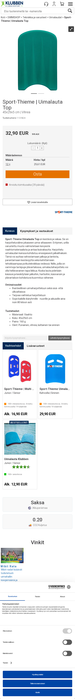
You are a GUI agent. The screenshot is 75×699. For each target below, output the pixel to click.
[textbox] (26, 338)
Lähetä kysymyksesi (60, 338)
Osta (37, 174)
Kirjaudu (54, 3)
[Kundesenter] (46, 3)
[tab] (10, 231)
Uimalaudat (55, 17)
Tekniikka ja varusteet (35, 17)
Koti (3, 17)
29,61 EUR (39, 164)
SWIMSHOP (14, 17)
